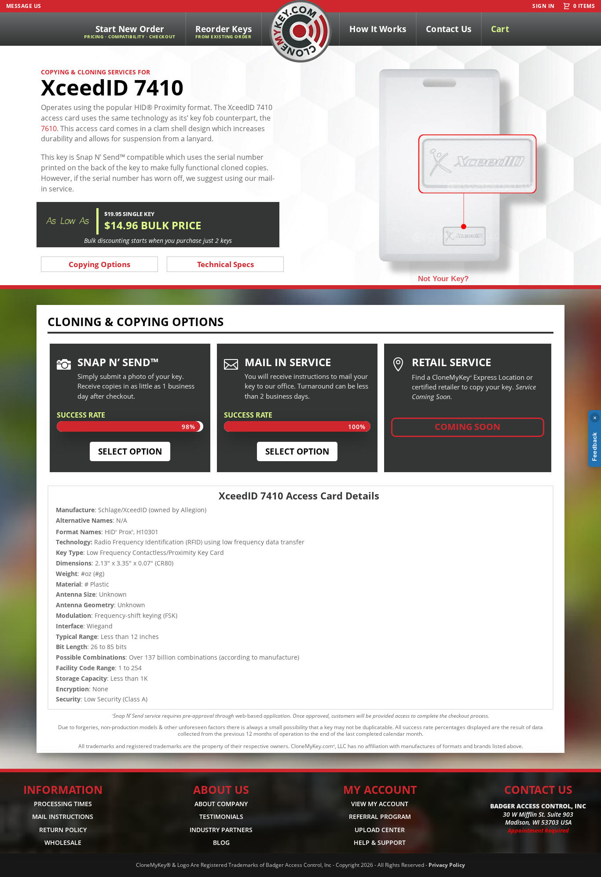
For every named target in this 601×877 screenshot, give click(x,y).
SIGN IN (543, 6)
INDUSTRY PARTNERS (221, 830)
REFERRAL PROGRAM (380, 816)
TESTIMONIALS (221, 816)
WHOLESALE (62, 842)
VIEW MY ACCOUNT (379, 804)
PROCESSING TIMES (63, 804)
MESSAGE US (23, 6)
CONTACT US (538, 789)
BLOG (221, 842)
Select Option (130, 451)
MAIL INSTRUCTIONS (62, 816)
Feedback (594, 446)
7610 (49, 128)
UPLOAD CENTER (380, 830)
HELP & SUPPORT (380, 842)
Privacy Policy (447, 865)
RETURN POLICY (63, 830)
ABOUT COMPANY (221, 804)
